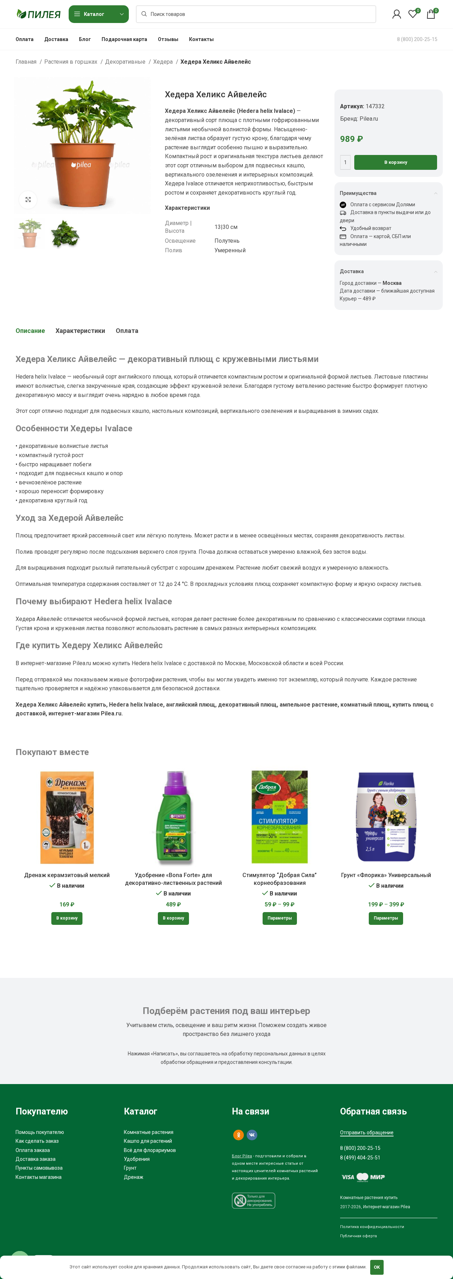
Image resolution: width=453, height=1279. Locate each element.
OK (377, 1267)
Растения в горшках (71, 61)
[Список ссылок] (64, 1132)
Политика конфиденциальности (372, 1227)
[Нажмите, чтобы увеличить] (28, 200)
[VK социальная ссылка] (252, 1135)
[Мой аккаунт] (397, 14)
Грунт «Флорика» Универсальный (386, 875)
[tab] (30, 331)
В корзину (395, 162)
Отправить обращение (367, 1132)
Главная (27, 61)
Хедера (163, 61)
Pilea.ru (369, 118)
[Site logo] (39, 13)
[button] (66, 918)
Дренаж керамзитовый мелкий (67, 875)
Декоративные (126, 61)
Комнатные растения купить (368, 1197)
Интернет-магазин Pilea (386, 1206)
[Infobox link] (417, 39)
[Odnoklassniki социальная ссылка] (238, 1135)
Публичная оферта (358, 1236)
